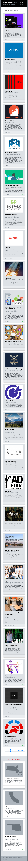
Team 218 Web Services (12, 550)
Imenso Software (10, 59)
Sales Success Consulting (12, 778)
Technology (14, 857)
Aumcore (7, 247)
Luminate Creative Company (13, 369)
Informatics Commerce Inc (13, 341)
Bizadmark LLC (9, 121)
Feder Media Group (10, 461)
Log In (21, 2)
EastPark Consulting (11, 214)
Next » (22, 750)
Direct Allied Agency (11, 645)
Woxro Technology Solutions (13, 704)
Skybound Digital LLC (11, 836)
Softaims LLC (9, 401)
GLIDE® (7, 30)
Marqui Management (11, 152)
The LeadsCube (9, 676)
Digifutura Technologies (12, 185)
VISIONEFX (8, 278)
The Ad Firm (8, 491)
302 (19, 750)
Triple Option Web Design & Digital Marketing (13, 307)
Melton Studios (9, 429)
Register (22, 4)
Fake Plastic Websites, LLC (13, 523)
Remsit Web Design (10, 736)
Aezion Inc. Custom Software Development (13, 613)
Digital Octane (9, 91)
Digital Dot (8, 581)
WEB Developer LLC (10, 807)
